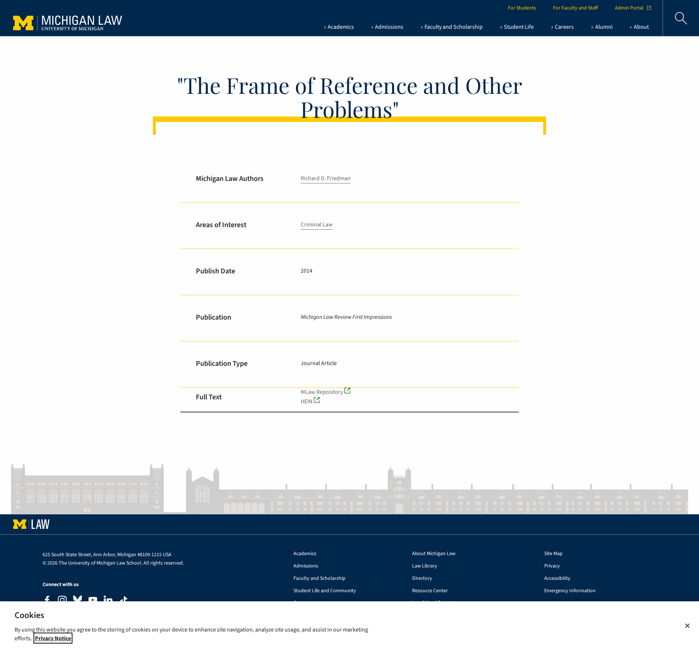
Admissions (305, 566)
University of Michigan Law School (69, 18)
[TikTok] (123, 600)
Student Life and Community (324, 590)
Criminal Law (317, 225)
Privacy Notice (53, 638)
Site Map (553, 553)
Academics (304, 553)
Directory (422, 578)
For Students (522, 8)
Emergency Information (570, 590)
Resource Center (430, 590)
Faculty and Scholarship (319, 578)
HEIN (306, 401)
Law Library (424, 566)
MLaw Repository (322, 392)
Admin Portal (629, 8)
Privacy (552, 566)
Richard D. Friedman (326, 178)
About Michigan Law (433, 553)
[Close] (687, 626)
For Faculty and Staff (575, 8)
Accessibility (557, 578)
